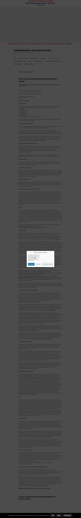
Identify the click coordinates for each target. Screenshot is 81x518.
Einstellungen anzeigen (47, 264)
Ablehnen (38, 264)
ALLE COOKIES (33, 258)
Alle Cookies (31, 264)
